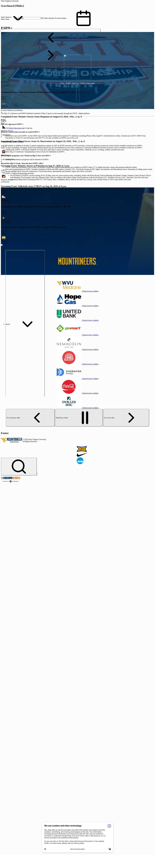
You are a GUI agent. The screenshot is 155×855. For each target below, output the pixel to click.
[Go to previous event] (51, 38)
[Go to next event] (51, 55)
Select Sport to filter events (6, 18)
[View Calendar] (83, 18)
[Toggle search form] (19, 466)
